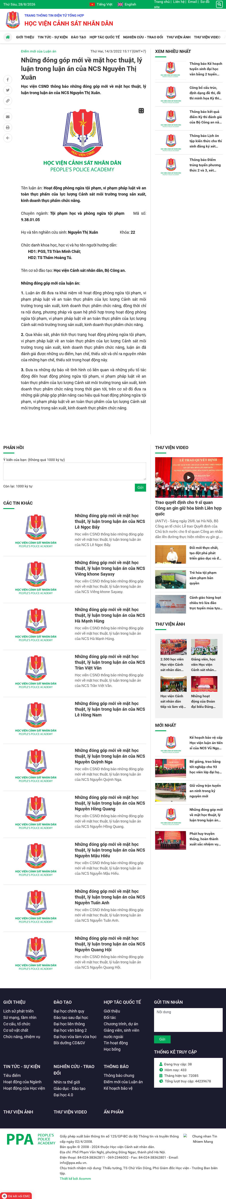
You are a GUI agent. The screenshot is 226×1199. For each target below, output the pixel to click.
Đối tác (110, 1017)
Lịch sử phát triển (18, 1011)
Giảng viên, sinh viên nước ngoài (121, 1033)
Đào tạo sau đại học (71, 1017)
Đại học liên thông (69, 1024)
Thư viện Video (171, 447)
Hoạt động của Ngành (22, 1082)
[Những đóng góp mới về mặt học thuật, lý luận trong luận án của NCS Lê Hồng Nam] (36, 720)
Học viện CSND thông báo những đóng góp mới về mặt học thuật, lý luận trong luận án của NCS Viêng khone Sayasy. (109, 586)
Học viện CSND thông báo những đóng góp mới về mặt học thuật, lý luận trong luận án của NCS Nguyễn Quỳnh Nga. (109, 774)
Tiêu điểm (12, 1075)
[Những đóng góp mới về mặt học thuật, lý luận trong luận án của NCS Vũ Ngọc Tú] (170, 816)
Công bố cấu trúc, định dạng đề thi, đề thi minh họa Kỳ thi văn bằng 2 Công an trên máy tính (205, 98)
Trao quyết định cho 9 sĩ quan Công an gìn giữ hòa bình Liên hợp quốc (188, 508)
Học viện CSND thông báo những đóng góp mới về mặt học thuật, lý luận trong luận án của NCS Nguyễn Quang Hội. (109, 962)
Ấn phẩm (114, 1112)
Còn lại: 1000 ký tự (17, 486)
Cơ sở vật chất (15, 1030)
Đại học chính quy (69, 1011)
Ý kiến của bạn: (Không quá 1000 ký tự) (34, 460)
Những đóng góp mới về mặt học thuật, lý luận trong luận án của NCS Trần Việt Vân (110, 662)
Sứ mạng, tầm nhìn (19, 1017)
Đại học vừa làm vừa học (75, 1036)
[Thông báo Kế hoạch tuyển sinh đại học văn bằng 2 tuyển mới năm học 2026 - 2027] (170, 70)
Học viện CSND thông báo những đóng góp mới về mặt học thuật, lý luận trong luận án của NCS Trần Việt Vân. (109, 680)
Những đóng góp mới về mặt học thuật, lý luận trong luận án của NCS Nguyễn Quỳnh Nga (110, 756)
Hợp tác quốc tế (122, 1002)
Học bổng (112, 1049)
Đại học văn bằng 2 (70, 1030)
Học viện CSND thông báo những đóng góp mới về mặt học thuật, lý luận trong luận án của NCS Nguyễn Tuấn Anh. (109, 915)
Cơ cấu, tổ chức (16, 1024)
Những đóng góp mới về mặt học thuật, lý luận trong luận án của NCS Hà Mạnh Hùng (110, 615)
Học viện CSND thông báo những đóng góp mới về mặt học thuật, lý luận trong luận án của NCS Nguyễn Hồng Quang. (109, 821)
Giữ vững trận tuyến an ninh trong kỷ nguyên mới (205, 790)
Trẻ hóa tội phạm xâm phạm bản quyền (203, 578)
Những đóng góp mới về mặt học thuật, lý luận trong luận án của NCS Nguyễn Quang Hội (110, 944)
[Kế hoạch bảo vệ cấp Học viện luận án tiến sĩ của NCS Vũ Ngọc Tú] (170, 744)
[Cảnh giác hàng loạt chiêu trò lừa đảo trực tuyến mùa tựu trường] (170, 604)
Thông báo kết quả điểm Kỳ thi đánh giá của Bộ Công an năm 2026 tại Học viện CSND (206, 122)
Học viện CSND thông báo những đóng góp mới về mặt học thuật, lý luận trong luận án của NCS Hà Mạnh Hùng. (109, 633)
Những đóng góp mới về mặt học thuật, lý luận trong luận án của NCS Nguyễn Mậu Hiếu (110, 850)
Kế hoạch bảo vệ (118, 1088)
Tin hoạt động (116, 1043)
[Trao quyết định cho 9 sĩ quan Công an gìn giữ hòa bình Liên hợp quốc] (189, 477)
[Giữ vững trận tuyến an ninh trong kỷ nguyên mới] (170, 792)
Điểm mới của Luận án (38, 51)
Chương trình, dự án (121, 1024)
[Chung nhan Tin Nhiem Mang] (203, 1141)
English (130, 4)
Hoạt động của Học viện (24, 1088)
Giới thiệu (14, 1002)
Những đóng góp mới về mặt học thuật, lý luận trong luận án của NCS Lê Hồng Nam (110, 709)
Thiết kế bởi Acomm (75, 1179)
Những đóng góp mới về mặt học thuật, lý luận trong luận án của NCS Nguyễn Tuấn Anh (110, 897)
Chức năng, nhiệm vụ (21, 1036)
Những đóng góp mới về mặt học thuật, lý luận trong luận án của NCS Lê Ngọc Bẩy (110, 521)
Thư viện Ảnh (170, 624)
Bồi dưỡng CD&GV (69, 1043)
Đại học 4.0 (63, 1095)
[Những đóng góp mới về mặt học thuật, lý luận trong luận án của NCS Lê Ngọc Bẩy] (36, 532)
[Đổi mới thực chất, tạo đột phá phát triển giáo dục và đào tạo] (170, 554)
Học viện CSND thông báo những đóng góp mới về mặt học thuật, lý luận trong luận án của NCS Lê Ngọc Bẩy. (109, 539)
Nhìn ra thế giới (67, 1082)
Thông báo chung (119, 1075)
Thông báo (116, 1066)
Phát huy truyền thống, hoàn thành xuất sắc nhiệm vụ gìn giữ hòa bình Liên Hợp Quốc (206, 844)
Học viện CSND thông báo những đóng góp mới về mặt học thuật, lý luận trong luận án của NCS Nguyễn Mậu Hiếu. (109, 868)
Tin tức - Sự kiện (21, 1066)
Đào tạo (63, 1002)
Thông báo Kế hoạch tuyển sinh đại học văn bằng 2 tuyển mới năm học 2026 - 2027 (206, 74)
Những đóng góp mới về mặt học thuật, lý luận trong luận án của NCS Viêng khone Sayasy (110, 568)
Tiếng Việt (104, 4)
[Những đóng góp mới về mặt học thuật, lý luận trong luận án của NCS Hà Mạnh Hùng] (36, 626)
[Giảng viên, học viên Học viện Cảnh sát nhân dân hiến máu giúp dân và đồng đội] (204, 647)
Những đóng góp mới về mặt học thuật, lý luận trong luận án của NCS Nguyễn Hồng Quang (110, 803)
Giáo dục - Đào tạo (69, 1088)
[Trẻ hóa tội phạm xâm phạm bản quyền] (170, 579)
